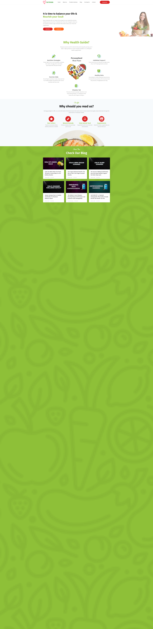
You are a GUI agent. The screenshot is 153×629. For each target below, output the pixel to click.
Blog (81, 2)
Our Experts (87, 2)
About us (65, 2)
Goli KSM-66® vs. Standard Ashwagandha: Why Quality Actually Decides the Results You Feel (99, 197)
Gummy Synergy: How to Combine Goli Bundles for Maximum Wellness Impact (53, 197)
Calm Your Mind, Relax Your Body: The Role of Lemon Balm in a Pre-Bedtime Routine (53, 173)
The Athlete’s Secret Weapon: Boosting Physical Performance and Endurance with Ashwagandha (76, 197)
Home (59, 2)
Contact (94, 2)
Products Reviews (73, 2)
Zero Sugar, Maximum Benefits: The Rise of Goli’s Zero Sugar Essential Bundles (76, 173)
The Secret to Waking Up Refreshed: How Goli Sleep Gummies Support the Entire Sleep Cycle (99, 173)
